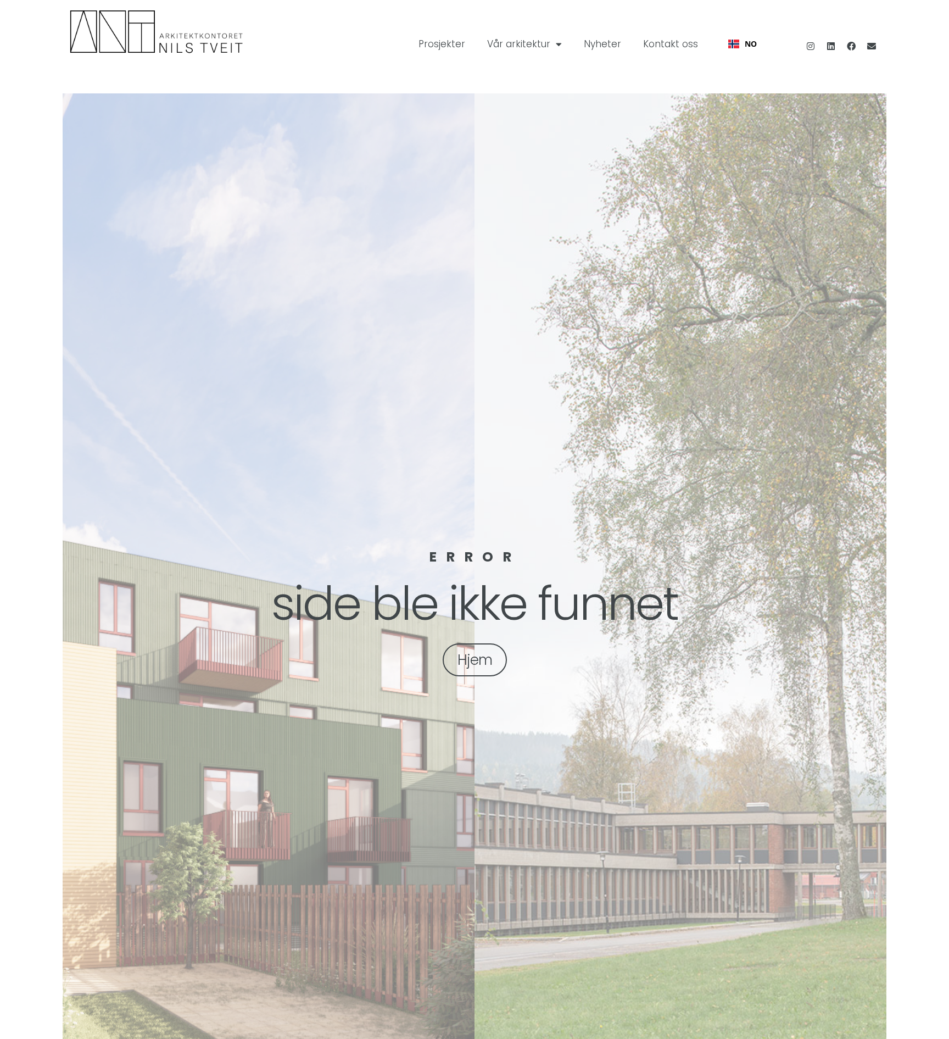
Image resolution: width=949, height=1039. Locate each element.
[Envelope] (871, 46)
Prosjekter (441, 44)
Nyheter (602, 44)
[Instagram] (810, 46)
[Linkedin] (831, 46)
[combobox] (742, 44)
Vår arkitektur (518, 44)
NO (751, 43)
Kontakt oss (670, 44)
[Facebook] (851, 46)
